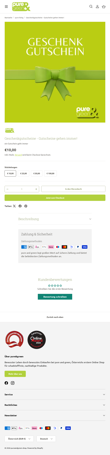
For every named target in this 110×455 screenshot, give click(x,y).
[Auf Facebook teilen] (20, 206)
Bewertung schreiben (55, 296)
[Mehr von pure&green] (55, 131)
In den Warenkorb (73, 189)
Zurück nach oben (55, 317)
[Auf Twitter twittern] (14, 206)
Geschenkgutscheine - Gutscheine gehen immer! (45, 17)
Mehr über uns (15, 373)
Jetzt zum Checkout (55, 197)
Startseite (8, 17)
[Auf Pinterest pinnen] (26, 206)
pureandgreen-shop (18, 448)
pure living (19, 17)
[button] (104, 6)
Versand (18, 154)
